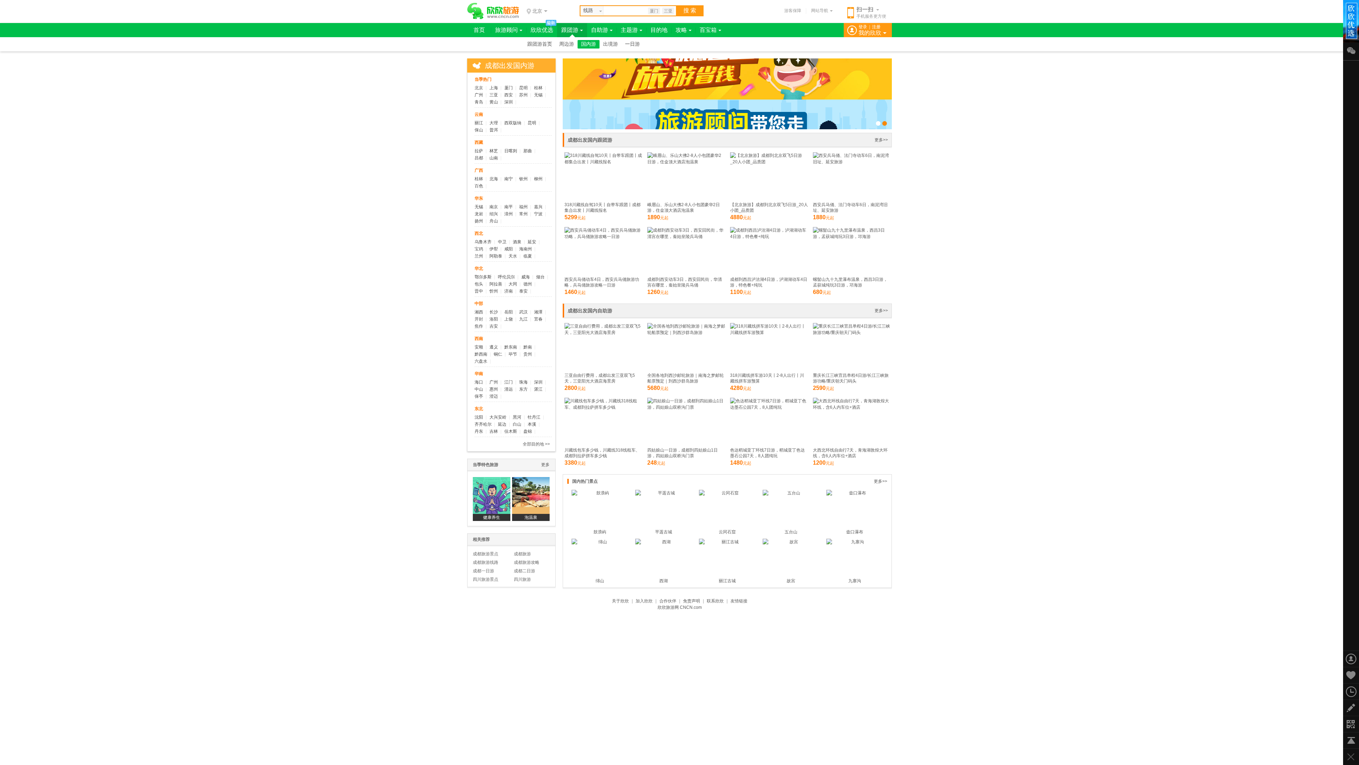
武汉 (523, 312)
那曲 (527, 150)
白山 (517, 424)
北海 (493, 178)
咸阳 (508, 248)
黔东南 (510, 347)
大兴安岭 (497, 417)
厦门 (654, 10)
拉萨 (479, 150)
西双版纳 (512, 122)
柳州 (538, 178)
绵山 (600, 580)
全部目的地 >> (536, 444)
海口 (479, 382)
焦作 (479, 326)
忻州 (493, 291)
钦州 (523, 178)
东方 (523, 389)
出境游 (610, 44)
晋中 (479, 291)
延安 (532, 241)
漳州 (508, 213)
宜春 (538, 319)
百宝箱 (708, 30)
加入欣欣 (644, 601)
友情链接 (738, 601)
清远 (508, 389)
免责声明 (691, 601)
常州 (523, 213)
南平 (508, 206)
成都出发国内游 (509, 65)
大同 (513, 284)
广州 (479, 94)
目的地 (658, 30)
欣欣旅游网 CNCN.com (680, 607)
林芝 (493, 150)
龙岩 (479, 213)
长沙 (493, 312)
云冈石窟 (727, 531)
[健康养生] (491, 495)
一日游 (632, 44)
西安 (508, 94)
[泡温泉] (531, 495)
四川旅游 (522, 579)
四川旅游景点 (485, 579)
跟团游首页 (539, 44)
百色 (479, 185)
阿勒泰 (495, 256)
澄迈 (493, 396)
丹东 (479, 431)
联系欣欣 (715, 601)
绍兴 (493, 213)
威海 (525, 276)
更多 (545, 464)
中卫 (502, 241)
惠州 (493, 389)
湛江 (538, 389)
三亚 (668, 10)
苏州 (523, 94)
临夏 (527, 256)
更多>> (881, 139)
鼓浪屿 (600, 531)
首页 (479, 30)
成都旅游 (522, 553)
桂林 (538, 87)
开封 (479, 319)
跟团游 (569, 30)
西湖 (663, 580)
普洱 (493, 130)
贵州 (527, 354)
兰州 (479, 256)
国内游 (588, 44)
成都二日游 (524, 570)
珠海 (523, 382)
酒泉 (517, 241)
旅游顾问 (506, 30)
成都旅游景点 (485, 553)
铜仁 (498, 354)
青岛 (479, 102)
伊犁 (493, 248)
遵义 (493, 347)
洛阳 (493, 319)
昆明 (523, 87)
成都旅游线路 (485, 562)
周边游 (566, 44)
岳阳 (508, 312)
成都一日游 (483, 570)
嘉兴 (538, 206)
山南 (493, 157)
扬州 (479, 221)
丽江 (479, 122)
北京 (479, 87)
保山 (479, 130)
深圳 (508, 102)
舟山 (493, 221)
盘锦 (527, 431)
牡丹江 (534, 417)
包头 (479, 284)
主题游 (629, 30)
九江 (523, 319)
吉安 (493, 326)
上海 (493, 87)
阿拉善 (495, 284)
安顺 (479, 347)
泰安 (523, 291)
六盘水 (481, 361)
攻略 (681, 30)
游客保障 (792, 10)
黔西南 (481, 354)
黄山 (493, 102)
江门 (508, 382)
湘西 (479, 312)
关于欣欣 (620, 601)
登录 (863, 26)
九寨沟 (854, 580)
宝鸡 (479, 248)
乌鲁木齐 (483, 241)
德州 (527, 284)
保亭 (479, 396)
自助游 (599, 30)
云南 (479, 114)
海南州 (525, 248)
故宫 (791, 580)
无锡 (538, 94)
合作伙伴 (667, 601)
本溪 (532, 424)
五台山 (791, 531)
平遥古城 (663, 531)
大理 (493, 122)
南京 (493, 206)
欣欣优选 (542, 30)
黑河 (517, 417)
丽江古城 (727, 580)
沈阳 (479, 417)
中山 (479, 389)
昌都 (479, 157)
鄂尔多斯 (483, 276)
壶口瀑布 (854, 531)
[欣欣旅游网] (493, 11)
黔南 (527, 347)
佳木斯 (510, 431)
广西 (479, 170)
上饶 (508, 319)
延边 (502, 424)
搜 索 (689, 10)
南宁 (508, 178)
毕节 (513, 354)
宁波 (538, 213)
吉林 (493, 431)
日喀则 (510, 150)
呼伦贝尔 (506, 276)
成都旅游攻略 (526, 562)
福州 (523, 206)
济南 (508, 291)
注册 (876, 26)
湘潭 (538, 312)
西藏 (479, 142)
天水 (513, 256)
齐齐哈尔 (483, 424)
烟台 (540, 276)
